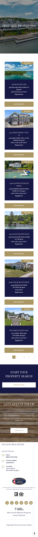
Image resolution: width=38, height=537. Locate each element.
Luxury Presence (19, 515)
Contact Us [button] (19, 430)
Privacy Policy (26, 525)
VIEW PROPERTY (19, 104)
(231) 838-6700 (10, 462)
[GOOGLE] (31, 503)
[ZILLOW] (26, 503)
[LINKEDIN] (16, 503)
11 (24, 357)
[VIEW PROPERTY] (19, 102)
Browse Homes (19, 385)
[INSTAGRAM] (12, 503)
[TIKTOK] (21, 503)
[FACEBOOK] (7, 503)
